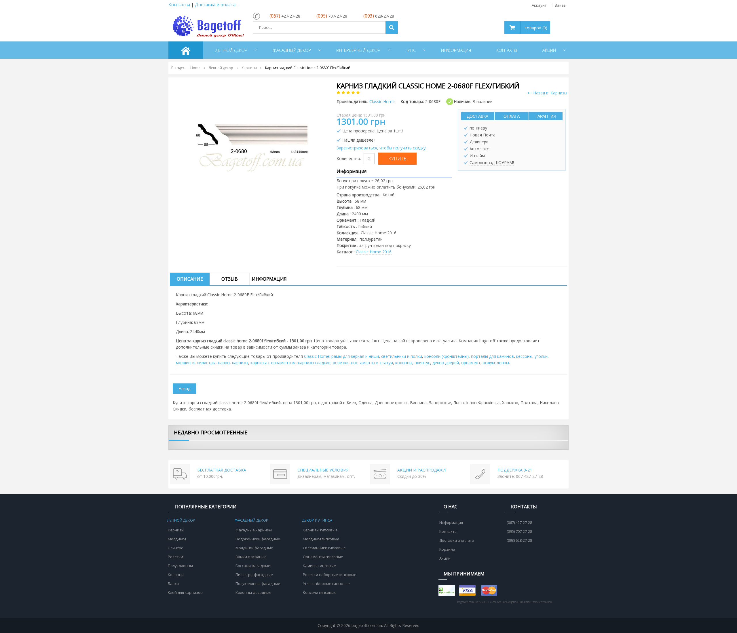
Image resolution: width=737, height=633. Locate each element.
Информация (269, 279)
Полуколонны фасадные (257, 583)
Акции (445, 558)
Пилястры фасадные (254, 574)
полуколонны (496, 362)
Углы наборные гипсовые (326, 583)
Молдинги (177, 538)
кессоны (524, 356)
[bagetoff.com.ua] (207, 25)
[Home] (185, 50)
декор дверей (445, 362)
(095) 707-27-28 (519, 531)
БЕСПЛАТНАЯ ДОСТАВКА (221, 470)
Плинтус (175, 547)
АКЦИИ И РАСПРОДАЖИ (421, 470)
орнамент (470, 362)
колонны (403, 362)
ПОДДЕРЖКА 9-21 (514, 470)
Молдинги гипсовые (321, 538)
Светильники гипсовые (324, 547)
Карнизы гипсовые (320, 530)
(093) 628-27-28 (519, 540)
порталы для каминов (492, 356)
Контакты (179, 5)
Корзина (447, 549)
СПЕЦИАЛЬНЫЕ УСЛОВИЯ (323, 470)
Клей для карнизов (185, 592)
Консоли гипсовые (320, 592)
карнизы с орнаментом (273, 362)
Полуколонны (180, 565)
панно (224, 362)
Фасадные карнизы (253, 530)
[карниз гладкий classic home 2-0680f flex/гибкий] (251, 139)
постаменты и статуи (372, 362)
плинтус (422, 362)
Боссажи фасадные (252, 565)
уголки (541, 356)
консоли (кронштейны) (446, 356)
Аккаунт (539, 5)
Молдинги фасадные (254, 547)
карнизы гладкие (314, 362)
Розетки (175, 556)
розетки (341, 362)
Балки (173, 583)
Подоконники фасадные (257, 538)
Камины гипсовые (319, 565)
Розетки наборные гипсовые (329, 574)
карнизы (240, 362)
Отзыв (229, 279)
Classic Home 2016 (374, 251)
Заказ (560, 5)
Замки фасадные (251, 556)
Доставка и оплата (215, 5)
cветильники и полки (401, 356)
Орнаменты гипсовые (323, 556)
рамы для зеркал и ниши (355, 356)
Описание (190, 279)
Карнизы (176, 530)
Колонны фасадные (253, 592)
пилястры (206, 362)
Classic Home (316, 356)
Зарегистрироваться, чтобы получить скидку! (381, 148)
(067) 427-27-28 (519, 522)
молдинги (185, 362)
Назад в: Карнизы (550, 93)
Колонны (176, 574)
